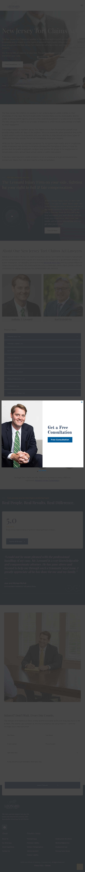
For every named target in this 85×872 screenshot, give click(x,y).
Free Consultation (60, 440)
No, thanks (42, 470)
